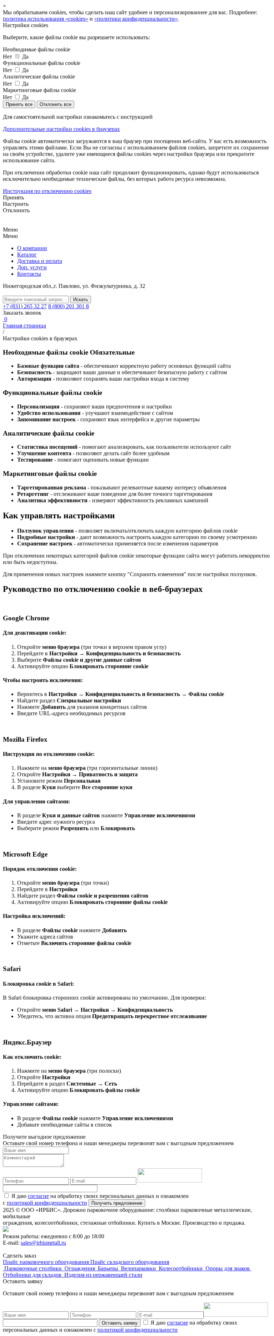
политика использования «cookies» (45, 19)
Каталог (27, 255)
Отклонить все (55, 104)
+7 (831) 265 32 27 (25, 306)
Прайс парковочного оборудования (46, 1262)
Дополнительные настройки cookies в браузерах (61, 129)
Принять (13, 197)
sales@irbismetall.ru (43, 1243)
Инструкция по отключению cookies (47, 191)
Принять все (19, 104)
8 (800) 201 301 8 (68, 306)
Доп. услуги (32, 267)
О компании (32, 248)
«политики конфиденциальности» (136, 19)
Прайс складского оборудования (129, 1262)
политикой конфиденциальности (47, 1203)
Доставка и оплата (39, 261)
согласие (38, 1196)
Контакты (29, 274)
